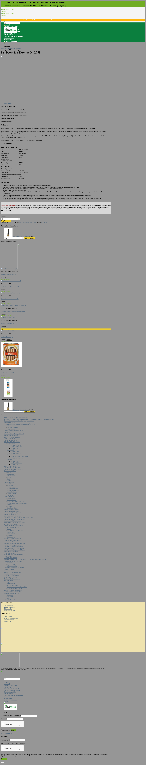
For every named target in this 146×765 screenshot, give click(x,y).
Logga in (13, 730)
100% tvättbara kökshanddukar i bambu (16, 417)
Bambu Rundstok (9, 482)
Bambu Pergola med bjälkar (12, 437)
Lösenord (4, 719)
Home (6, 23)
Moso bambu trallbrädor (11, 551)
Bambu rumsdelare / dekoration (13, 469)
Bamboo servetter (9, 422)
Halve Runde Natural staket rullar (17, 503)
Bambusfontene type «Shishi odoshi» (14, 519)
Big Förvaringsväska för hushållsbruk (15, 522)
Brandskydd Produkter (10, 524)
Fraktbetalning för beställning (13, 36)
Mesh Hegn (10, 532)
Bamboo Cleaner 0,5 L (7, 337)
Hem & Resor (11, 564)
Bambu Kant (7, 432)
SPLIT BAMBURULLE (10, 577)
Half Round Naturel (13, 490)
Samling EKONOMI (16, 446)
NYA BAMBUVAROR (10, 558)
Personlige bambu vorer (11, 571)
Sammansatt (11, 583)
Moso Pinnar (11, 475)
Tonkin (9, 480)
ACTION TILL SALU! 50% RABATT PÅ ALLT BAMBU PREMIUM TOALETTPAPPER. (29, 419)
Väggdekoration (12, 429)
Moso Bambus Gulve (10, 553)
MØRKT (10, 504)
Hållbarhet (7, 28)
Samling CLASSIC (16, 445)
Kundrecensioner (9, 619)
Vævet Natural (11, 493)
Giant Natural (11, 487)
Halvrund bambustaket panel (12, 542)
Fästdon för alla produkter (11, 527)
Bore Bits (10, 595)
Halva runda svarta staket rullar (16, 501)
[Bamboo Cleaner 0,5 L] (8, 387)
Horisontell (10, 450)
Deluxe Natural (11, 500)
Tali (8, 479)
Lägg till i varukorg (5, 221)
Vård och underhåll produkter (13, 48)
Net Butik (7, 25)
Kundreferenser (9, 38)
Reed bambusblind (9, 574)
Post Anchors (11, 533)
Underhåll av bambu (10, 41)
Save (8, 598)
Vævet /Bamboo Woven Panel (13, 590)
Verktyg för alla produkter (11, 593)
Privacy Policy (8, 609)
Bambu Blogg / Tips (10, 33)
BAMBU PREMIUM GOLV (12, 442)
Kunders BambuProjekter (12, 30)
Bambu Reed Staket (10, 466)
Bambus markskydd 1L (7, 323)
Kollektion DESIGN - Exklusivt (19, 456)
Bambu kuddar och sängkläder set (14, 434)
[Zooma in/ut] (3, 762)
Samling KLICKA (15, 448)
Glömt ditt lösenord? (7, 733)
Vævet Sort (10, 495)
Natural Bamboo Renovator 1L (10, 299)
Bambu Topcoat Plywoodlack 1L (10, 287)
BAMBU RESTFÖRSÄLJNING (13, 467)
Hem (2, 48)
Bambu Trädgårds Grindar (11, 511)
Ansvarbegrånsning (9, 607)
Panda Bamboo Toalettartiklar (13, 561)
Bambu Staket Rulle (9, 496)
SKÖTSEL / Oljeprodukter (11, 575)
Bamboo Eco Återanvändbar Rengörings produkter (19, 421)
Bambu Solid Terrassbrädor (15, 588)
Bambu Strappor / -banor (11, 509)
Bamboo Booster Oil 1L (7, 373)
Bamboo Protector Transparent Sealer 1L (13, 311)
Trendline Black (12, 492)
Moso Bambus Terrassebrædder (13, 554)
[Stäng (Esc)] (1, 762)
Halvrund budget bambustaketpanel (14, 543)
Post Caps (10, 535)
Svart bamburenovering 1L (8, 274)
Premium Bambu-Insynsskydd (12, 572)
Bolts (9, 529)
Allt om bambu (8, 34)
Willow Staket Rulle (9, 600)
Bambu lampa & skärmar (11, 435)
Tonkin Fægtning (12, 508)
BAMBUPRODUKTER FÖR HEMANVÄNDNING (18, 517)
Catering (10, 562)
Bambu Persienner (9, 438)
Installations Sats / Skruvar (15, 530)
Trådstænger (11, 537)
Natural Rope (8, 556)
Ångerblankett (8, 616)
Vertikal (9, 459)
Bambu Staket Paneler (10, 484)
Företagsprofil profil (10, 610)
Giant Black (10, 485)
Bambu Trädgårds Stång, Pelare (13, 513)
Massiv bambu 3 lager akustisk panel (14, 550)
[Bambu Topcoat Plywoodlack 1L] (8, 396)
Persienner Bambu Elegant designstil (14, 567)
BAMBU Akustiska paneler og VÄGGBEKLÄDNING (19, 424)
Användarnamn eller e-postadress (11, 715)
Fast (8, 582)
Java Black (10, 474)
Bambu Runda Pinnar (10, 471)
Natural (9, 506)
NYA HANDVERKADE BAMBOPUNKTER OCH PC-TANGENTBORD (25, 559)
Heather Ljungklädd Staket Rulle (13, 546)
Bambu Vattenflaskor (10, 514)
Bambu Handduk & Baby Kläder (13, 430)
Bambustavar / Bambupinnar (12, 521)
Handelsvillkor (8, 605)
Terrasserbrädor (9, 580)
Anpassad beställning (10, 26)
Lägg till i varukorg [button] (6, 279)
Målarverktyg (11, 596)
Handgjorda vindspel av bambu (13, 545)
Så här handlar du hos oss (11, 618)
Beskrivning (7, 103)
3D (8, 426)
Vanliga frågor (8, 621)
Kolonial (9, 455)
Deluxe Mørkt (11, 498)
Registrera (3, 758)
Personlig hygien (9, 569)
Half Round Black (12, 488)
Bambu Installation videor (12, 31)
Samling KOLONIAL (16, 458)
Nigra (9, 477)
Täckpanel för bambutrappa (12, 579)
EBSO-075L (44, 222)
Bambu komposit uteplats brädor (17, 587)
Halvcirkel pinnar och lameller (12, 540)
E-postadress (5, 740)
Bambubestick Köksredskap (12, 516)
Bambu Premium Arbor (11, 440)
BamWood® (11, 443)
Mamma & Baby (12, 566)
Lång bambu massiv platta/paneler (14, 548)
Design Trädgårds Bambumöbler (13, 525)
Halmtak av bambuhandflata (12, 538)
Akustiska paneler (12, 427)
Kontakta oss (8, 39)
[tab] (57, 103)
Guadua (9, 472)
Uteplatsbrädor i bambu (11, 585)
